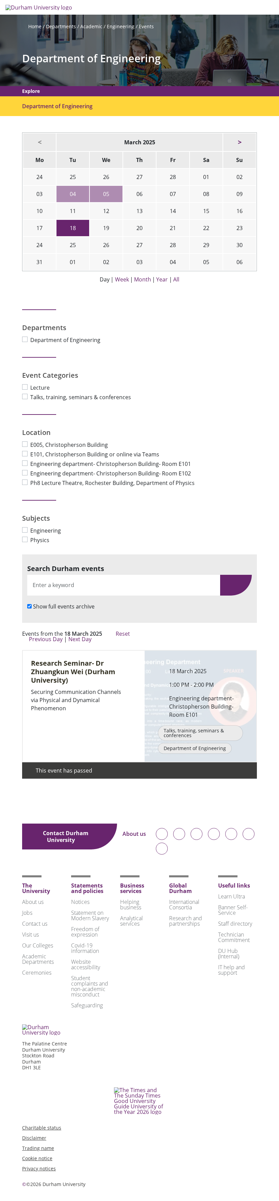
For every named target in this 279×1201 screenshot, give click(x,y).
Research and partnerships (185, 920)
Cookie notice (37, 1158)
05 (106, 194)
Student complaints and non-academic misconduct (89, 986)
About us (134, 834)
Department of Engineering (91, 58)
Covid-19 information (85, 948)
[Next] (240, 142)
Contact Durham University (65, 836)
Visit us (30, 934)
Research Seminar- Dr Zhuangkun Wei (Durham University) (73, 671)
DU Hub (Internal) (228, 953)
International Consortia (184, 904)
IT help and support (231, 969)
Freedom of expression (85, 931)
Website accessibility (85, 964)
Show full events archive (64, 606)
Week (122, 279)
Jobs (27, 912)
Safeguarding (87, 1005)
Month (142, 279)
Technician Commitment (234, 937)
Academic (91, 26)
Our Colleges (37, 945)
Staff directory (235, 923)
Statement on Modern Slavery (90, 915)
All (176, 279)
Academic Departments (38, 959)
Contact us (34, 923)
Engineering (120, 26)
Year (162, 279)
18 (73, 228)
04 (73, 194)
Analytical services (131, 920)
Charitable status (41, 1127)
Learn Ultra (231, 896)
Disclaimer (34, 1138)
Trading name (38, 1148)
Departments (61, 26)
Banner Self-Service (233, 910)
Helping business (130, 904)
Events (146, 26)
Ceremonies (36, 972)
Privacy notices (39, 1168)
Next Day (80, 639)
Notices (80, 902)
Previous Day (46, 639)
